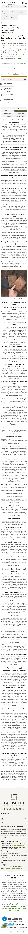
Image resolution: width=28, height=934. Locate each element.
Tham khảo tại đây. (15, 344)
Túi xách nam (7, 108)
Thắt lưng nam (7, 113)
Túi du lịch (11, 908)
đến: (15, 63)
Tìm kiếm (25, 6)
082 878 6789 (12, 851)
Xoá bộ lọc (4, 25)
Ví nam (9, 910)
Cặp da (20, 906)
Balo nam (7, 111)
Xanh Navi (13, 25)
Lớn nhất (7, 32)
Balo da (7, 908)
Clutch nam (17, 908)
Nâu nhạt (15, 28)
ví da (19, 369)
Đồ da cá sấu (20, 116)
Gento (22, 43)
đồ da (20, 432)
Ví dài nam (22, 12)
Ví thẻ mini (14, 18)
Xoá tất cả (23, 63)
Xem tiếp (19, 58)
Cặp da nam (20, 108)
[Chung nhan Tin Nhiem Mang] (14, 927)
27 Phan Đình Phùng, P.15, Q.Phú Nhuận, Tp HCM (14, 844)
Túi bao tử (23, 908)
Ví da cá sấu (14, 12)
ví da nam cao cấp (12, 205)
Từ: (5, 63)
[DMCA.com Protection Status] (19, 924)
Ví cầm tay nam (5, 12)
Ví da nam (9, 43)
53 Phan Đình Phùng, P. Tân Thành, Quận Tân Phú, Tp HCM (13, 848)
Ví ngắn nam (5, 17)
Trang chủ (4, 23)
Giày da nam (7, 116)
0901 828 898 (20, 851)
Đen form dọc (5, 28)
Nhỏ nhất (7, 30)
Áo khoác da (20, 113)
